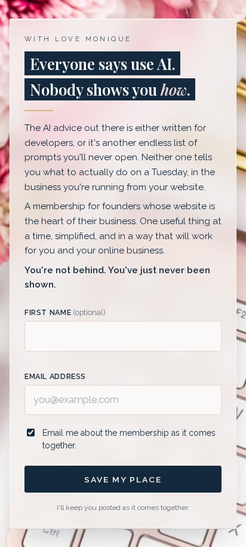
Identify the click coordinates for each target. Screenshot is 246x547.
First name (64, 312)
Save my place (122, 479)
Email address (55, 376)
